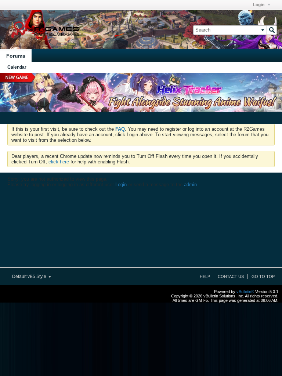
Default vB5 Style (29, 276)
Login (259, 4)
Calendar (16, 67)
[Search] (272, 30)
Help (205, 276)
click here (58, 161)
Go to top (263, 276)
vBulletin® (245, 291)
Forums (15, 56)
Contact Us (231, 276)
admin (190, 184)
